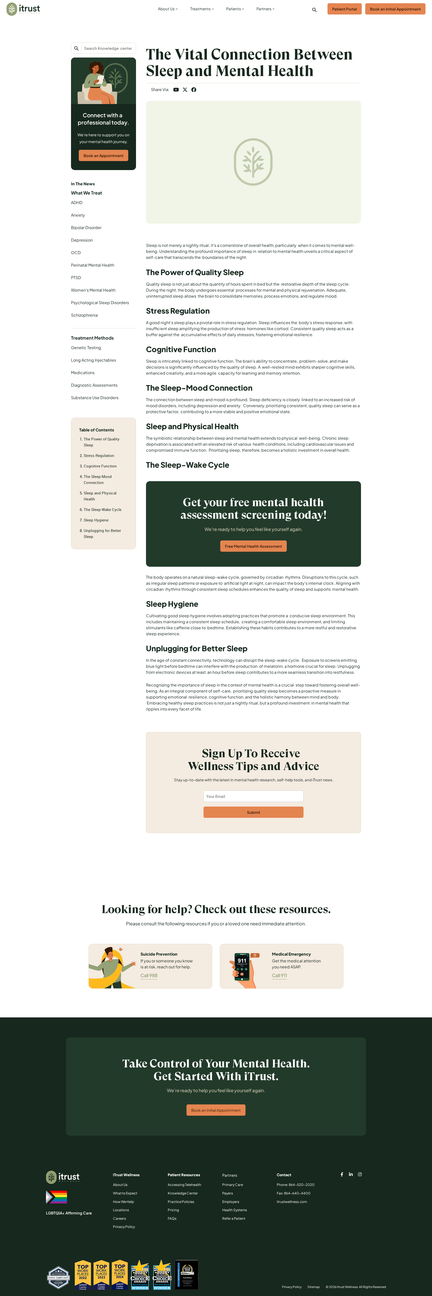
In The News (83, 183)
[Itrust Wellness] (23, 9)
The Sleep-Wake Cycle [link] (103, 509)
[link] (167, 10)
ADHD (76, 202)
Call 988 (149, 975)
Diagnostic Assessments (94, 385)
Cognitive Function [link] (100, 465)
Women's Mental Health (93, 290)
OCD (76, 252)
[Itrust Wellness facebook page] (342, 1175)
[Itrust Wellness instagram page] (360, 1175)
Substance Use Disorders (94, 397)
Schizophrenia (84, 315)
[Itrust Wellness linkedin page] (351, 1175)
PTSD (76, 277)
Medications (82, 372)
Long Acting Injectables (93, 360)
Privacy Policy (292, 1287)
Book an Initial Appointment (395, 9)
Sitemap (314, 1287)
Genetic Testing (86, 347)
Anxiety (78, 215)
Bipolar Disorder (86, 227)
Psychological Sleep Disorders (100, 302)
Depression (82, 240)
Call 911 (279, 975)
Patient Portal (344, 9)
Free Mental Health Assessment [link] (253, 546)
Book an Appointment (104, 155)
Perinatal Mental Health (92, 265)
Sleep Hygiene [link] (96, 519)
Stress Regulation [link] (99, 455)
